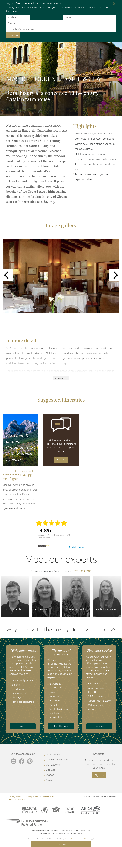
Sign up (13, 35)
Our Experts (53, 764)
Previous (6, 275)
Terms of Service (84, 839)
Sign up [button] (99, 775)
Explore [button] (23, 726)
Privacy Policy (70, 839)
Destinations (53, 754)
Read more (61, 378)
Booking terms (31, 797)
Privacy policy (15, 797)
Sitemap (50, 770)
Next (116, 275)
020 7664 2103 (82, 571)
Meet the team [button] (61, 726)
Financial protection (17, 799)
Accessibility (48, 797)
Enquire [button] (61, 459)
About (49, 780)
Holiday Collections (57, 759)
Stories (50, 775)
